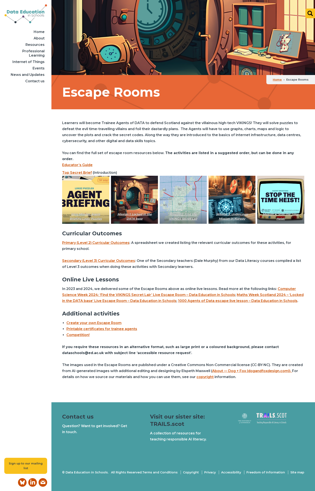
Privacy (210, 472)
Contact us (35, 81)
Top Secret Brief (77, 173)
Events (39, 68)
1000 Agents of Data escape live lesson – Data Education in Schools (237, 301)
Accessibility (231, 472)
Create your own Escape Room (94, 323)
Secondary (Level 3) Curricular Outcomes (98, 261)
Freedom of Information (265, 472)
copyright (205, 377)
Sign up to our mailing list (26, 466)
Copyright (191, 472)
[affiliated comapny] (247, 420)
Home (39, 32)
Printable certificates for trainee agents (101, 329)
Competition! (78, 335)
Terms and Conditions (160, 472)
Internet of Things (28, 62)
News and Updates (28, 75)
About (39, 38)
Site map (297, 472)
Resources (35, 45)
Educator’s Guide (77, 165)
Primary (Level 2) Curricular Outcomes (95, 243)
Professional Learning (33, 53)
